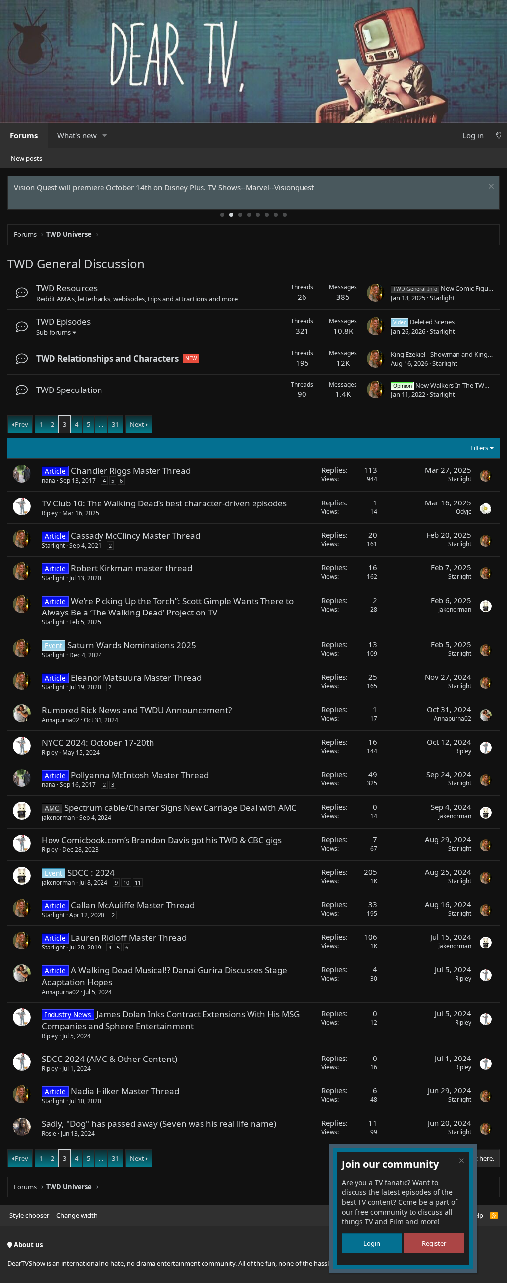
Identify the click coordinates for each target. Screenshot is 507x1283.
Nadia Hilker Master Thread (125, 1091)
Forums (24, 135)
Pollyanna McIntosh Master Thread (140, 775)
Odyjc (463, 511)
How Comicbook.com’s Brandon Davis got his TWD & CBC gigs (162, 840)
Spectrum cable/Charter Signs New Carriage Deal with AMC (180, 807)
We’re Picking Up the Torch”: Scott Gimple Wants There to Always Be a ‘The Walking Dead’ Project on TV (168, 606)
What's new (77, 135)
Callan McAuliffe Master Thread (133, 905)
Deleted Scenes (424, 321)
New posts (26, 158)
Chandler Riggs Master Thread (131, 470)
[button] (104, 135)
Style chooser (29, 1215)
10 (126, 882)
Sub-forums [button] (53, 332)
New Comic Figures (445, 288)
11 (138, 882)
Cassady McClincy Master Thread (135, 535)
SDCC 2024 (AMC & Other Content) (109, 1058)
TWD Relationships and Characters (107, 358)
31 (115, 424)
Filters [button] (479, 448)
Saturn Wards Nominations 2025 (131, 645)
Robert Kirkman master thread (131, 568)
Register (434, 1243)
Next (137, 424)
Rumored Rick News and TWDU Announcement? (137, 710)
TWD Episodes (63, 321)
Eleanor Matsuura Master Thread (136, 677)
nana (48, 480)
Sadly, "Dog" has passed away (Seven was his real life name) (159, 1123)
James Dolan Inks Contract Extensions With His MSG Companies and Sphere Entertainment (171, 1020)
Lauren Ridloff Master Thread (129, 937)
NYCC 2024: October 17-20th (98, 742)
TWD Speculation (69, 389)
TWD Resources (67, 288)
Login (371, 1243)
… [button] (101, 424)
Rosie (49, 1133)
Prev (21, 424)
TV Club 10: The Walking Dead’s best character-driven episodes (164, 503)
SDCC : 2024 (91, 872)
